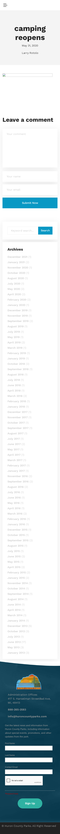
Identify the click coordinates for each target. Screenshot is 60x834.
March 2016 (15, 513)
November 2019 (18, 315)
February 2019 (17, 353)
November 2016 (18, 476)
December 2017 (18, 412)
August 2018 (16, 374)
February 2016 (17, 519)
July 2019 (14, 331)
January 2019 (16, 358)
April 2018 (14, 390)
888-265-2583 (17, 709)
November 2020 (18, 267)
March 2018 (15, 396)
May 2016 (14, 503)
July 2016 (14, 492)
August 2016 (16, 486)
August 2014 (16, 599)
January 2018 (16, 406)
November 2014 (18, 583)
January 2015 (16, 577)
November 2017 (18, 417)
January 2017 (16, 470)
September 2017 (18, 428)
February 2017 (17, 465)
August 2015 (16, 545)
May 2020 (14, 289)
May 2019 (14, 337)
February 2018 (17, 401)
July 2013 (14, 636)
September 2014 (18, 593)
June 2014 (14, 604)
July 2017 (14, 438)
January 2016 (16, 524)
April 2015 (14, 567)
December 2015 (18, 529)
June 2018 (14, 385)
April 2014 (14, 609)
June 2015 (14, 556)
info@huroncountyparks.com (27, 716)
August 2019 (16, 326)
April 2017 (14, 454)
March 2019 (15, 347)
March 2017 (15, 460)
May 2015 (14, 561)
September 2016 (18, 481)
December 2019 (18, 310)
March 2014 (15, 615)
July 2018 (14, 379)
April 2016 (14, 508)
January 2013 (16, 652)
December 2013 (18, 626)
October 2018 (16, 363)
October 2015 (16, 535)
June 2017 (14, 444)
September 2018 (18, 369)
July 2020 (14, 283)
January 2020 (16, 305)
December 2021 (18, 256)
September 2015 (18, 540)
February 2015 (17, 572)
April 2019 (14, 342)
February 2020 (17, 299)
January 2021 (16, 262)
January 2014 (16, 620)
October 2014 (16, 588)
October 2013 (16, 631)
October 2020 (16, 272)
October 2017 (16, 422)
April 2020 (14, 294)
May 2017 (14, 449)
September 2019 (18, 321)
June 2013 (14, 642)
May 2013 (14, 647)
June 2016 (14, 497)
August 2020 (16, 278)
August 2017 (16, 433)
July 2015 (14, 551)
